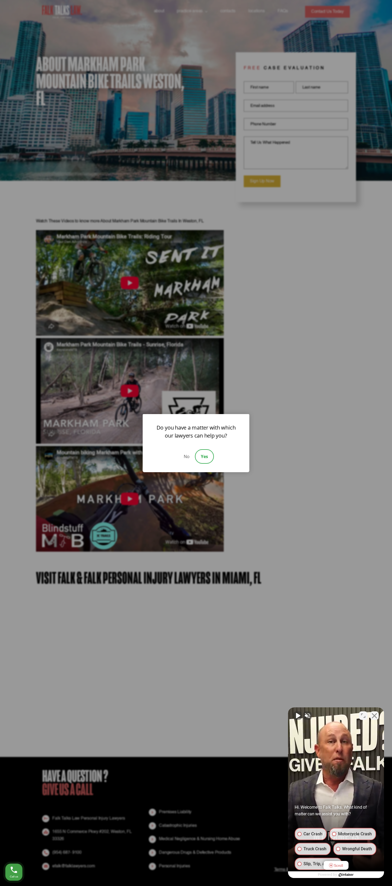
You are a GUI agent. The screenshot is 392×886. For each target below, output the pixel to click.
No (187, 456)
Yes (204, 456)
